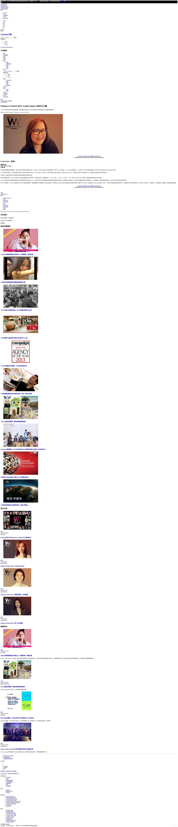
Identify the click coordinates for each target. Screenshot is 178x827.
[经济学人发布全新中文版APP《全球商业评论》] (20, 474)
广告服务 (5, 15)
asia (4, 203)
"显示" (5, 86)
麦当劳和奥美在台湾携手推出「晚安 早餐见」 (15, 505)
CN (4, 24)
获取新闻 (3, 223)
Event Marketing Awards (11, 798)
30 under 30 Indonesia (11, 803)
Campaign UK (4, 3)
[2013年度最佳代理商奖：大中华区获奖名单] (20, 363)
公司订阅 (5, 18)
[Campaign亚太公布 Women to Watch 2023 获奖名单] (17, 529)
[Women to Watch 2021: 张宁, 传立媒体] (17, 615)
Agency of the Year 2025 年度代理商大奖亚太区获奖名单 (17, 749)
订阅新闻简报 (9, 781)
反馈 (7, 779)
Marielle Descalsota (5, 683)
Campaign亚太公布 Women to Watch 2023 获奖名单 (16, 537)
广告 (2, 681)
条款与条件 (8, 771)
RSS (7, 784)
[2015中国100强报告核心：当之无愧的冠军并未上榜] (20, 307)
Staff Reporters (4, 100)
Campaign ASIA (4, 6)
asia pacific (5, 205)
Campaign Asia (4, 194)
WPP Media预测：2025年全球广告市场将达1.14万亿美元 (17, 718)
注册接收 (8, 758)
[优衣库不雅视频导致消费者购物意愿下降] (20, 279)
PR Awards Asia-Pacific (11, 800)
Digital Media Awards (11, 797)
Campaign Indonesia (10, 812)
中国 (7, 82)
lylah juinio (5, 206)
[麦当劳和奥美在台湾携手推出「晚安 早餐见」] (20, 502)
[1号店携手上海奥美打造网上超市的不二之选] (20, 335)
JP (3, 23)
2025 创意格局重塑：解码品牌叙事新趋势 (14, 421)
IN (4, 26)
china (4, 209)
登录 (4, 14)
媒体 (2, 649)
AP (4, 22)
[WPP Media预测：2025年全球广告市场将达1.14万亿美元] (17, 709)
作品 (6, 43)
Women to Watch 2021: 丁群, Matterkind (12, 566)
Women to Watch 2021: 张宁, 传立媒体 (12, 623)
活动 (4, 58)
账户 (4, 88)
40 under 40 (8, 805)
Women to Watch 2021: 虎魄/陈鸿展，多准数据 (14, 594)
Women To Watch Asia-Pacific (13, 802)
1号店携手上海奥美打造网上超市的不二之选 (14, 338)
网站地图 (8, 783)
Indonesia (8, 85)
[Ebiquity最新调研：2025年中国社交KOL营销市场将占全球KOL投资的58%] (20, 446)
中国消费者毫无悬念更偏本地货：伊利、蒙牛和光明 (17, 393)
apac (4, 204)
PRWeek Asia (9, 791)
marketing (5, 200)
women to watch (7, 198)
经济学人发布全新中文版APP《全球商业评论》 (15, 477)
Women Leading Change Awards (13, 801)
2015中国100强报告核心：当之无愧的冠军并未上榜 (17, 310)
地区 (4, 78)
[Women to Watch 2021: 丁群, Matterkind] (17, 557)
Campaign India (9, 811)
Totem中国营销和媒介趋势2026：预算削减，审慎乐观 (17, 254)
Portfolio (8, 790)
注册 (7, 91)
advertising (5, 201)
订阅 (4, 16)
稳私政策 (62, 1)
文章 (6, 41)
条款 (66, 1)
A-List (6, 44)
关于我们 (8, 777)
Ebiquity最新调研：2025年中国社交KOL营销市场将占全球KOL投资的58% (24, 449)
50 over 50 (8, 806)
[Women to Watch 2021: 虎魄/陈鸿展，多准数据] (17, 586)
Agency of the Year (10, 796)
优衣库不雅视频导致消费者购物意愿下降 (13, 282)
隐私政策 (3, 771)
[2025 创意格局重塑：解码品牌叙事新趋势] (20, 418)
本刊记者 (9, 100)
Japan (7, 81)
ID (4, 27)
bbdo (4, 208)
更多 (4, 61)
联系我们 (14, 771)
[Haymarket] (4, 773)
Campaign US (4, 5)
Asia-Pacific (8, 80)
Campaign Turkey (10, 821)
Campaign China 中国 (11, 815)
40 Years (8, 792)
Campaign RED (4, 8)
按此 (37, 1)
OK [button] (1, 2)
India (7, 84)
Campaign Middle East (11, 820)
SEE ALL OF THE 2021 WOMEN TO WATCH (89, 156)
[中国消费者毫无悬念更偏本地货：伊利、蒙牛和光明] (20, 390)
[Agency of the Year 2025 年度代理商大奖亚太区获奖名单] (17, 741)
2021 (4, 199)
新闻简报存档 (9, 780)
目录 (4, 59)
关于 (8, 755)
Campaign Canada (5, 7)
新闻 (4, 53)
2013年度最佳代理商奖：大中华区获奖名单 (14, 365)
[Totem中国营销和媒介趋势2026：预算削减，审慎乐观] (20, 251)
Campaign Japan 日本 (11, 814)
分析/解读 (5, 55)
